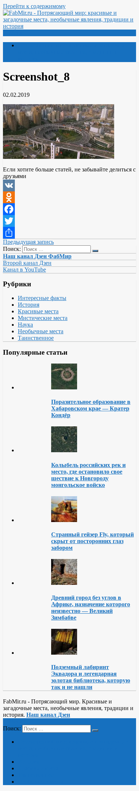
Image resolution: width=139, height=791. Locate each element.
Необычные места (40, 331)
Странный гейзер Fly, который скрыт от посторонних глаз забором (92, 541)
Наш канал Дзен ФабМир (37, 256)
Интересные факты (42, 298)
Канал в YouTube (24, 269)
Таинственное (36, 338)
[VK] (69, 185)
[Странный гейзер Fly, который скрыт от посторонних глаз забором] (64, 520)
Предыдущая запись (28, 242)
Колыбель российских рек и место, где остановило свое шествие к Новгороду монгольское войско (88, 475)
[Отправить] (69, 233)
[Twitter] (69, 221)
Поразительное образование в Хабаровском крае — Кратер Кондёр (90, 408)
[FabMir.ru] (69, 26)
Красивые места (38, 311)
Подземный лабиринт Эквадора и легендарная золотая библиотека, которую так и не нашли (90, 677)
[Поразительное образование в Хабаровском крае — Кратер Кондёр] (64, 387)
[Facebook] (69, 209)
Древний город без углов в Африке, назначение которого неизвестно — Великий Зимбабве (90, 607)
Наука (25, 324)
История (28, 304)
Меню (16, 33)
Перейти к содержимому (34, 6)
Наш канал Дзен (48, 715)
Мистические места (42, 318)
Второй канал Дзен (27, 263)
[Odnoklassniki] (69, 197)
